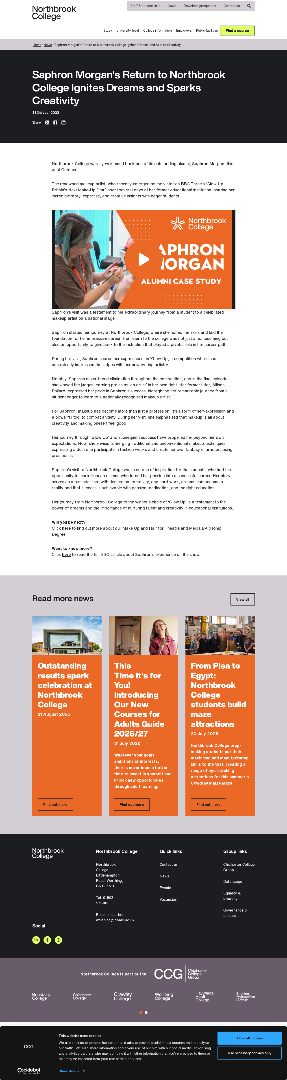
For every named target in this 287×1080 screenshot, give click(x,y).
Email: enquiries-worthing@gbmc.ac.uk (115, 917)
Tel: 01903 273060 (104, 900)
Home (37, 44)
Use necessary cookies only (249, 1053)
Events (165, 887)
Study (108, 30)
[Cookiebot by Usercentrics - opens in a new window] (29, 1071)
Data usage (232, 881)
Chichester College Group (239, 867)
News (172, 5)
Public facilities (207, 30)
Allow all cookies (249, 1038)
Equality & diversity (232, 895)
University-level (128, 30)
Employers (184, 30)
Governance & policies (235, 912)
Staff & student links (145, 5)
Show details (69, 1071)
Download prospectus (200, 5)
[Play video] (143, 259)
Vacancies (168, 899)
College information (157, 30)
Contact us (232, 5)
